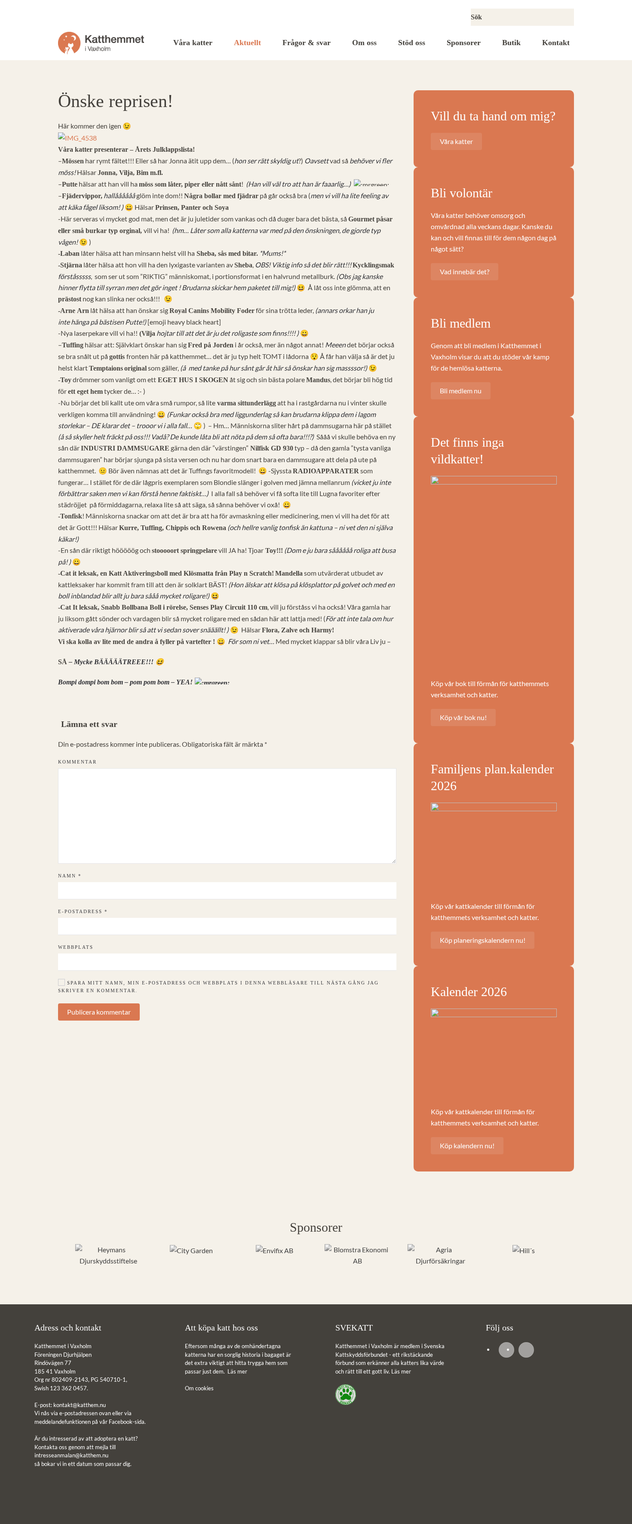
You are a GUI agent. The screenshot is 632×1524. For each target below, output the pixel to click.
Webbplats (75, 947)
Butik (511, 42)
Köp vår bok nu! (463, 717)
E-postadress (83, 911)
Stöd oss (411, 42)
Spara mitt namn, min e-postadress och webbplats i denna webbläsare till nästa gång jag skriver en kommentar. (218, 986)
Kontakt (556, 42)
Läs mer (237, 1371)
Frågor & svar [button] (306, 42)
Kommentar (77, 761)
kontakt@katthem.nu (79, 1404)
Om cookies (199, 1388)
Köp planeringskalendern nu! (482, 940)
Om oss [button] (364, 42)
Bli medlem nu (461, 390)
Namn (70, 875)
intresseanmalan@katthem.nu (71, 1455)
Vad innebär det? (464, 271)
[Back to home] (101, 43)
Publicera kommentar (99, 1012)
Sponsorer (464, 42)
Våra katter (192, 42)
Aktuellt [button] (247, 42)
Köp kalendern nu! (467, 1145)
